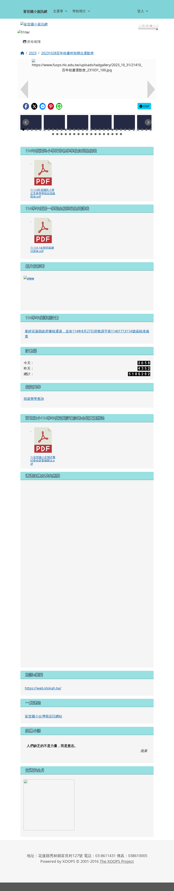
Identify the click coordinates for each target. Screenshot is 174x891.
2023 (32, 53)
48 (121, 134)
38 (78, 134)
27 (134, 130)
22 (112, 130)
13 (74, 130)
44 (104, 134)
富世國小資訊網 (35, 11)
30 (146, 130)
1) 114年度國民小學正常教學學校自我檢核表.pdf (42, 193)
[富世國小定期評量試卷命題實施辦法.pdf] (43, 440)
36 (70, 134)
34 (61, 134)
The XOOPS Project (117, 861)
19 (100, 130)
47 (117, 134)
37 (74, 134)
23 (117, 130)
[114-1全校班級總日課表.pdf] (43, 230)
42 (95, 134)
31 (151, 130)
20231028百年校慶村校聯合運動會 (67, 53)
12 (70, 130)
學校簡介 (79, 11)
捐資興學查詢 (34, 398)
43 (100, 134)
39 (83, 134)
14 (78, 130)
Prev (25, 122)
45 (108, 134)
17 (91, 130)
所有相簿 (33, 41)
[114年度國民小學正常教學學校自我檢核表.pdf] (43, 172)
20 (104, 130)
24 (121, 130)
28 (138, 130)
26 (129, 130)
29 (142, 130)
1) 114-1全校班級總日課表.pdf (42, 249)
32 (53, 134)
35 (66, 134)
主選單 (58, 11)
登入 (140, 11)
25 (125, 130)
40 (87, 134)
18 (95, 130)
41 (91, 134)
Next (148, 122)
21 (108, 130)
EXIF (145, 106)
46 (112, 134)
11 (66, 130)
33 (57, 134)
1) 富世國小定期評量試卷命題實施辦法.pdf (42, 460)
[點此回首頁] (87, 32)
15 (83, 130)
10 (61, 130)
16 (87, 130)
